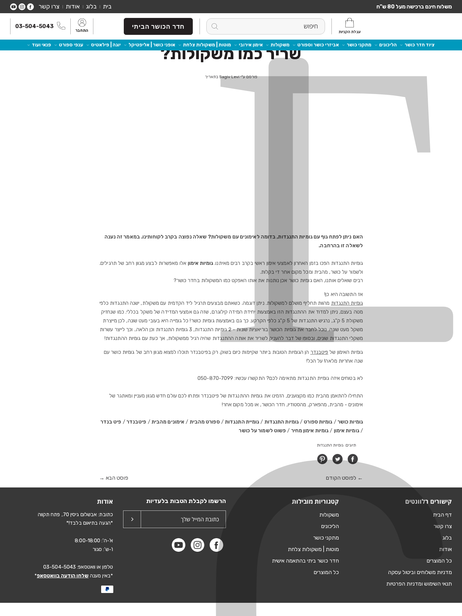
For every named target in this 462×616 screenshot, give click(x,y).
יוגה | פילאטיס (106, 45)
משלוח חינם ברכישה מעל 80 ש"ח (414, 6)
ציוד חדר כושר (420, 45)
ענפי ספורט (71, 45)
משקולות (280, 45)
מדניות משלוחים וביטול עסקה (420, 572)
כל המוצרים (439, 560)
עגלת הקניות (350, 31)
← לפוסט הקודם (344, 478)
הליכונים (388, 45)
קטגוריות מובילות (315, 501)
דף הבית (442, 514)
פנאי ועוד (41, 45)
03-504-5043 (34, 26)
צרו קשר (49, 6)
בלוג (91, 6)
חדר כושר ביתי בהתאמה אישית (305, 560)
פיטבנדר (319, 352)
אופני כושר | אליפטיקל (152, 45)
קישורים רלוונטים (428, 501)
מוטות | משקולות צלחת (207, 45)
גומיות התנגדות (347, 303)
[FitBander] (421, 26)
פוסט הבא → (113, 478)
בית (107, 6)
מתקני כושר (359, 45)
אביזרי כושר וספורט (318, 45)
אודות (73, 6)
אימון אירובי (251, 45)
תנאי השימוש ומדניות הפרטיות (419, 583)
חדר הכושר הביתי (158, 26)
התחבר (81, 30)
